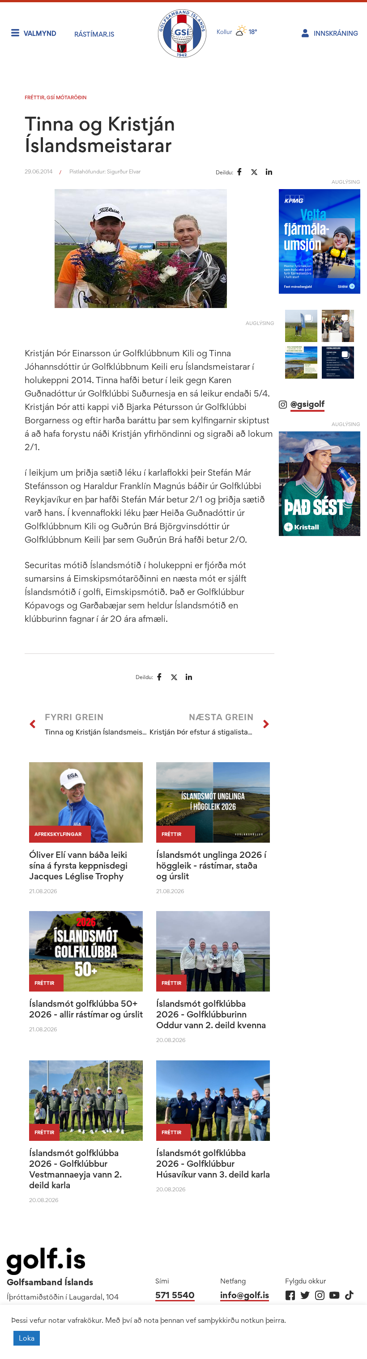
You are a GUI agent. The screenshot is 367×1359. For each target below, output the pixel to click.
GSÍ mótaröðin (67, 97)
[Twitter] (305, 1295)
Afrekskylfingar (57, 834)
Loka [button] (26, 1338)
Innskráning (336, 33)
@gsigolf (307, 404)
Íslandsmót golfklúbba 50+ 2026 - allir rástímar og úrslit (86, 1009)
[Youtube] (334, 1295)
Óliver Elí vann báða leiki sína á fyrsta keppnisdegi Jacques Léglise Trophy (78, 865)
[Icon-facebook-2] (290, 1295)
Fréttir (34, 97)
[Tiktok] (349, 1295)
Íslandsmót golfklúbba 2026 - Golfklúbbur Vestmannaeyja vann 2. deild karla (75, 1169)
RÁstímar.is (94, 34)
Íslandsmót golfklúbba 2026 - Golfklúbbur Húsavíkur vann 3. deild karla (213, 1164)
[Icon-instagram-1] (320, 1295)
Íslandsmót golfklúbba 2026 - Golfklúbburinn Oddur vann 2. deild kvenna (211, 1014)
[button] (301, 326)
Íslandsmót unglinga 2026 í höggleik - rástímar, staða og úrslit (211, 865)
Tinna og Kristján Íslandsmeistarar (100, 134)
